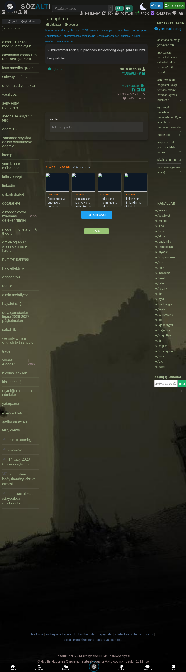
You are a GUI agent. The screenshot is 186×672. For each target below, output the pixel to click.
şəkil (159, 361)
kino (159, 226)
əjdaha (58, 69)
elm (159, 262)
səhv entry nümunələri (11, 105)
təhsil (160, 231)
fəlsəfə (161, 288)
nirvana (94, 30)
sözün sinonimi (169, 159)
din (158, 293)
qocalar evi (11, 203)
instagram (53, 634)
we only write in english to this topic (17, 340)
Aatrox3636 (131, 69)
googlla (73, 24)
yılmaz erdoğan (18, 362)
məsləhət (92, 13)
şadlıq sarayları (14, 421)
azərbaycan (164, 351)
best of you (107, 30)
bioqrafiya (163, 335)
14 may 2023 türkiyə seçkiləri (16, 461)
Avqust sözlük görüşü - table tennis (169, 147)
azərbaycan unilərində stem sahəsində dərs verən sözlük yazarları (169, 62)
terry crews (11, 430)
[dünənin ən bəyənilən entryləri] (174, 13)
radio (144, 13)
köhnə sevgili (13, 177)
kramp (7, 155)
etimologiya (164, 314)
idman (160, 236)
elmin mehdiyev (15, 295)
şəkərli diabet (13, 194)
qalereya (163, 13)
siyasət (161, 252)
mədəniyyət (164, 304)
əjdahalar (56, 24)
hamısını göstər (96, 214)
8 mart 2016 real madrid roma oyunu (17, 44)
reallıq (7, 286)
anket (160, 278)
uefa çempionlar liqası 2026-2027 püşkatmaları (15, 317)
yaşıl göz (9, 94)
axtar (67, 640)
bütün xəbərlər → (82, 167)
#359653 (129, 74)
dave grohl (67, 30)
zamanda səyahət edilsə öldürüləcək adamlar (17, 142)
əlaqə (94, 634)
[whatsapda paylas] (143, 90)
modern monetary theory (19, 231)
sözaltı (161, 210)
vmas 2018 (82, 30)
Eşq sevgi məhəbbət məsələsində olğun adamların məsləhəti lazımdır (169, 118)
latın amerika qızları (18, 68)
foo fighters (57, 18)
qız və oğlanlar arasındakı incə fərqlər (14, 246)
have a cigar (52, 30)
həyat (160, 366)
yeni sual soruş (169, 29)
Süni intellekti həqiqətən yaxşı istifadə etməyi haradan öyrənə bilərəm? (169, 90)
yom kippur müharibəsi (11, 166)
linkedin (8, 185)
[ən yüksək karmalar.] (181, 13)
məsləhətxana (170, 23)
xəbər (160, 283)
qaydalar (106, 634)
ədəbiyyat (162, 215)
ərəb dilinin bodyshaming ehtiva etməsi (18, 479)
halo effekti (13, 268)
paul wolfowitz (123, 30)
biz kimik (37, 634)
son (110, 13)
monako (14, 449)
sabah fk (9, 329)
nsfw (160, 356)
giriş (158, 5)
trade (6, 351)
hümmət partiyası (16, 259)
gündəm (29, 21)
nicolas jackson (14, 373)
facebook (69, 634)
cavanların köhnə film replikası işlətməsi (19, 57)
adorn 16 (9, 129)
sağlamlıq (163, 241)
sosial (160, 309)
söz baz (116, 640)
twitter (83, 634)
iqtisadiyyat (164, 325)
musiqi (161, 220)
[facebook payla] (134, 90)
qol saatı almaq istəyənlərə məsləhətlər (17, 498)
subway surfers (14, 77)
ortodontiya (11, 277)
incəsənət (162, 273)
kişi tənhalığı (12, 382)
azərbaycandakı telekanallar (79, 35)
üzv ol (96, 231)
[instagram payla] (139, 90)
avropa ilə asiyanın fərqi (17, 118)
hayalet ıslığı (12, 304)
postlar (126, 13)
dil (158, 340)
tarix (159, 267)
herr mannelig (19, 439)
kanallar (166, 203)
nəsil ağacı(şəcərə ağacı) (169, 170)
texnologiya (164, 246)
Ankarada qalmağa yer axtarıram (169, 42)
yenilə (15, 21)
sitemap (137, 634)
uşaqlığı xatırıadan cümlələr (17, 393)
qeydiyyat (177, 5)
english (161, 346)
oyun (160, 299)
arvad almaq (20, 412)
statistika (122, 634)
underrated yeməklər (18, 86)
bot (158, 319)
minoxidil (168, 134)
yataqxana (10, 404)
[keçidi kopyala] (143, 74)
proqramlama (165, 257)
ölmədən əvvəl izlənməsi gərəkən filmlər (19, 216)
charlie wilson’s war (108, 35)
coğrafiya (162, 330)
